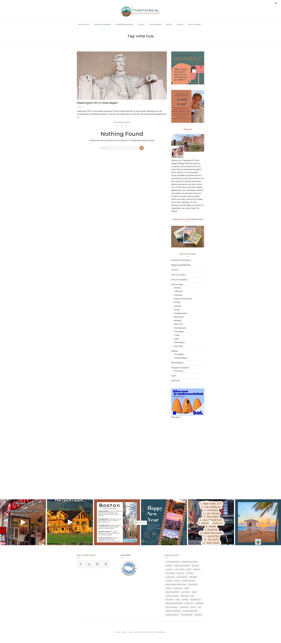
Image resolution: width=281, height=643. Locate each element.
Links (130, 632)
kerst (187, 588)
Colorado (178, 295)
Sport (173, 376)
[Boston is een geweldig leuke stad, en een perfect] (117, 522)
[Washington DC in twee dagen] (122, 75)
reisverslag (195, 599)
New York (178, 324)
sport (193, 607)
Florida (177, 302)
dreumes (193, 577)
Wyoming (178, 346)
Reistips (174, 351)
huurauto (178, 588)
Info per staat (177, 284)
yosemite (198, 615)
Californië (178, 291)
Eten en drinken (178, 275)
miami (194, 592)
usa (199, 607)
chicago (180, 573)
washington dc (172, 615)
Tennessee (179, 332)
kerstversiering (172, 592)
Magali (79, 107)
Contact (124, 632)
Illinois (177, 310)
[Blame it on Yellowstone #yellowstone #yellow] (70, 522)
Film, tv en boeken (179, 280)
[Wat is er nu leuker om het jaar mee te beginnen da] (164, 522)
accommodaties (172, 562)
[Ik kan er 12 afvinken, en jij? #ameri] (211, 522)
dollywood (182, 577)
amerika (169, 565)
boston (196, 569)
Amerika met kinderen (181, 260)
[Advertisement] (187, 457)
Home (117, 632)
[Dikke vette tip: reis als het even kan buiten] (258, 522)
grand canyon (188, 581)
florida (169, 581)
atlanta (169, 569)
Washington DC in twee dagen (97, 102)
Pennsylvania (180, 328)
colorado (170, 577)
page (178, 599)
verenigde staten (173, 611)
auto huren (180, 569)
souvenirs (184, 607)
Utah (176, 339)
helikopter (193, 584)
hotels (168, 588)
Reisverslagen (177, 363)
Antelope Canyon (182, 565)
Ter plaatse (179, 354)
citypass (189, 573)
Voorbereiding (180, 358)
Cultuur (174, 270)
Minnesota (178, 317)
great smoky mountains (176, 584)
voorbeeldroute (190, 611)
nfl (192, 596)
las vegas (186, 592)
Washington (179, 342)
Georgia (177, 306)
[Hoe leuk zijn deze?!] (23, 522)
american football (190, 562)
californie (170, 573)
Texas (176, 335)
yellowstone (186, 615)
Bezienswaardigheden (181, 265)
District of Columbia (183, 299)
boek (189, 569)
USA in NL (175, 381)
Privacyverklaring (159, 632)
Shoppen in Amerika (180, 368)
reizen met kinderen (174, 603)
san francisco (172, 607)
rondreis (199, 603)
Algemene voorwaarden (142, 632)
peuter (185, 599)
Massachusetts (180, 313)
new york (185, 596)
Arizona (177, 288)
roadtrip (189, 603)
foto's (177, 581)
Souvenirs (178, 371)
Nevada (177, 321)
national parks (172, 596)
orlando (169, 599)
